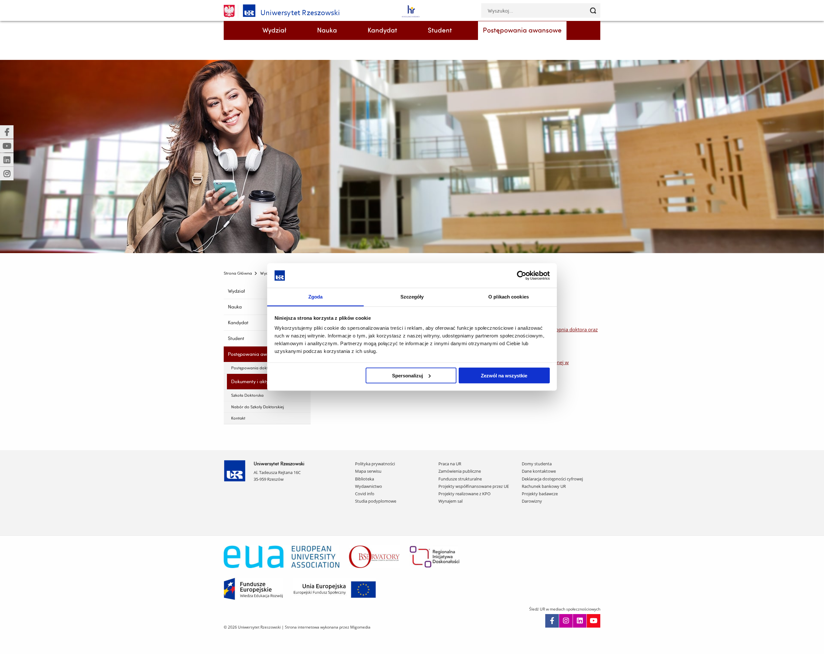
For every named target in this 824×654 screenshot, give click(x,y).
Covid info (364, 494)
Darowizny (532, 501)
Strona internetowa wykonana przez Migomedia (327, 627)
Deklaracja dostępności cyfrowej (552, 479)
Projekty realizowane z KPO (464, 494)
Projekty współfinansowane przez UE (473, 486)
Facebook (552, 621)
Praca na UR (449, 464)
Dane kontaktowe (539, 471)
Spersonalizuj (407, 375)
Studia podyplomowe (375, 501)
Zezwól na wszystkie (504, 375)
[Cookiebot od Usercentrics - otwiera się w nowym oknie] (521, 275)
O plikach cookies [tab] (508, 296)
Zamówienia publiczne (459, 471)
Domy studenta (537, 464)
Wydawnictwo (368, 486)
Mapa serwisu (368, 471)
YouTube (593, 621)
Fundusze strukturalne (460, 479)
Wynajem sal (450, 501)
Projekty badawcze (540, 494)
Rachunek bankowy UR (544, 486)
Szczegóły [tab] (412, 296)
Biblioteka (364, 479)
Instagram (566, 621)
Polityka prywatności (375, 464)
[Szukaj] (593, 10)
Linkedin (579, 621)
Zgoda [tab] (315, 296)
